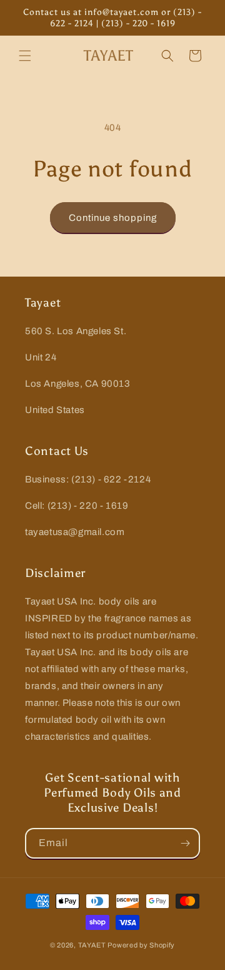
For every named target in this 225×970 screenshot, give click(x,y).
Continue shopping (113, 218)
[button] (25, 55)
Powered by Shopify (141, 945)
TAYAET (92, 945)
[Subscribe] (185, 843)
